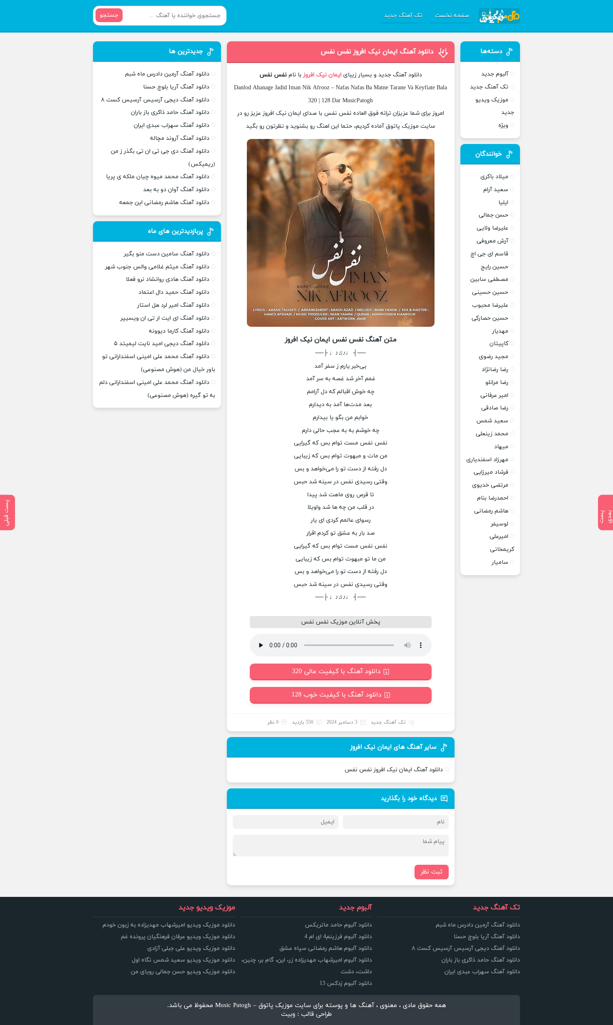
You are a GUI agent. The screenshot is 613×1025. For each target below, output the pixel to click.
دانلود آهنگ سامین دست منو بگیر (166, 254)
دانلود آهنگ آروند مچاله (179, 138)
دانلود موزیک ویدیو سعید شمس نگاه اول (183, 960)
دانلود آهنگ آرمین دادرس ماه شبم (167, 74)
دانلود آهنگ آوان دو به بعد (176, 190)
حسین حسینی (490, 292)
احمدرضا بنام (492, 498)
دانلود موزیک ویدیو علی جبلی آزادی (191, 948)
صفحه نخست (452, 16)
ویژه (503, 125)
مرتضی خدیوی (490, 485)
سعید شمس (492, 421)
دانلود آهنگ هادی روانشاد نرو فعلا (167, 279)
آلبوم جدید (494, 74)
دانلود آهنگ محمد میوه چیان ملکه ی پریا (157, 177)
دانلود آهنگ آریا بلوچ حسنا (176, 87)
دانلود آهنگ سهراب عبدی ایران (171, 125)
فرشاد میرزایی (491, 472)
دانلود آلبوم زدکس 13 (345, 983)
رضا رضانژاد (495, 370)
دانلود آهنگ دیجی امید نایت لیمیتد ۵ (161, 344)
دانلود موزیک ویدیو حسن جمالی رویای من (183, 972)
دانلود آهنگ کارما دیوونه (179, 331)
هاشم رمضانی (491, 511)
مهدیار (500, 331)
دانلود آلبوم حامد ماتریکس (338, 925)
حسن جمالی (493, 215)
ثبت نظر (431, 872)
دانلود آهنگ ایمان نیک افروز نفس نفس (377, 51)
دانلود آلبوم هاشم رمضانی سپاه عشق (325, 948)
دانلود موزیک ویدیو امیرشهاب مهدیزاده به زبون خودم (169, 925)
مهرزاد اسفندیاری (487, 460)
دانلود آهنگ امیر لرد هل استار (173, 305)
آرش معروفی (492, 241)
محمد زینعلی (492, 434)
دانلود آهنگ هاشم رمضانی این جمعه (164, 203)
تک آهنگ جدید (403, 16)
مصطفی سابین (489, 279)
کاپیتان (499, 344)
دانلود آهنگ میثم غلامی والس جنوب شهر (157, 267)
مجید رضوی (493, 357)
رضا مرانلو (496, 382)
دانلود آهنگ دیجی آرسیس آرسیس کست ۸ (155, 100)
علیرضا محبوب (490, 305)
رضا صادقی (494, 408)
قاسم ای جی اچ (489, 254)
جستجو (109, 15)
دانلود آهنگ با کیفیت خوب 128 (336, 694)
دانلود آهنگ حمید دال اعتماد (173, 292)
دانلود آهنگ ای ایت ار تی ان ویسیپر (165, 318)
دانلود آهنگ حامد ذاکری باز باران (170, 112)
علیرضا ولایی (492, 228)
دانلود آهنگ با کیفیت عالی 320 (336, 671)
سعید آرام (495, 190)
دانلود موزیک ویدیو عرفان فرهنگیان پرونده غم (178, 937)
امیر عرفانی (494, 395)
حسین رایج (494, 267)
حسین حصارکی (490, 318)
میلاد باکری (494, 177)
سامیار (500, 562)
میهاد (501, 447)
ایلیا (503, 203)
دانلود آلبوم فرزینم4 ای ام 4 (338, 937)
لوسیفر (499, 524)
